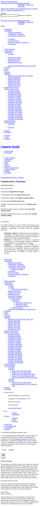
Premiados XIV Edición (15, 112)
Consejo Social (10, 146)
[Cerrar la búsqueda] (1, 19)
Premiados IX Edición (14, 104)
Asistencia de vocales (14, 59)
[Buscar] (1, 17)
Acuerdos (11, 54)
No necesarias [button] (5, 492)
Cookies (6, 429)
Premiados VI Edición (14, 99)
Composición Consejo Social (16, 36)
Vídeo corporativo (9, 49)
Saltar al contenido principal (9, 1)
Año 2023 (11, 127)
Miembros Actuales (17, 269)
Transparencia (8, 51)
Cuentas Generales (17, 307)
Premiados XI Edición (14, 107)
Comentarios (15, 414)
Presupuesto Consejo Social (24, 302)
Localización (12, 44)
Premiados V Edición (14, 97)
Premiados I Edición (14, 91)
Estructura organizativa (15, 32)
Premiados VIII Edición (15, 102)
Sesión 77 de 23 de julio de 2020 (21, 372)
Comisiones (11, 39)
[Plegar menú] (5, 26)
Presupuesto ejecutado (22, 306)
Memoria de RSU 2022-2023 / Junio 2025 (20, 76)
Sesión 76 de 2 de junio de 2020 (21, 371)
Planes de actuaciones (14, 57)
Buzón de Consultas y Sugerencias (18, 42)
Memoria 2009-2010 (14, 79)
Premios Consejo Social (11, 87)
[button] (8, 31)
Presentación (8, 29)
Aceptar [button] (4, 450)
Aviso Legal (8, 424)
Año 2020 (11, 124)
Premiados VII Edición (15, 101)
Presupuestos (16, 299)
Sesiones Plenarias (9, 121)
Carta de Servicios (13, 41)
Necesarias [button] (4, 480)
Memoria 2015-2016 (14, 84)
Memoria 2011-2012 (14, 81)
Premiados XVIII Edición (15, 119)
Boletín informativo (14, 61)
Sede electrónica (8, 8)
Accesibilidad (8, 427)
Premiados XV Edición (15, 114)
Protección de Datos (10, 426)
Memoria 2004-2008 (14, 77)
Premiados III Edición (14, 94)
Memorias (7, 72)
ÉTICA (6, 71)
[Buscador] (1, 12)
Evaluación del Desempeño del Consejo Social (22, 66)
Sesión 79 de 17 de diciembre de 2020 (23, 376)
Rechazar (11, 450)
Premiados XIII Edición (15, 111)
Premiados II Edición (14, 92)
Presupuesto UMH (21, 304)
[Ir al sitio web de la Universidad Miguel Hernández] (15, 3)
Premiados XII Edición (15, 109)
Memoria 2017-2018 (14, 86)
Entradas (14, 413)
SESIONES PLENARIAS (20, 289)
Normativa (7, 67)
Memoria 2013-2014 (14, 82)
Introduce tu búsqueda (24, 15)
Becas (6, 69)
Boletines (7, 131)
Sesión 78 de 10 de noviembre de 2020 (23, 374)
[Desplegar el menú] (3, 12)
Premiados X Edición (14, 106)
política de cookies (20, 439)
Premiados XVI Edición (15, 116)
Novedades (7, 132)
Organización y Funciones (16, 34)
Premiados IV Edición (14, 96)
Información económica (15, 62)
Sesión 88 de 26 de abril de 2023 (21, 382)
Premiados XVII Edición (15, 117)
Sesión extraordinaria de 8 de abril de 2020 (24, 377)
